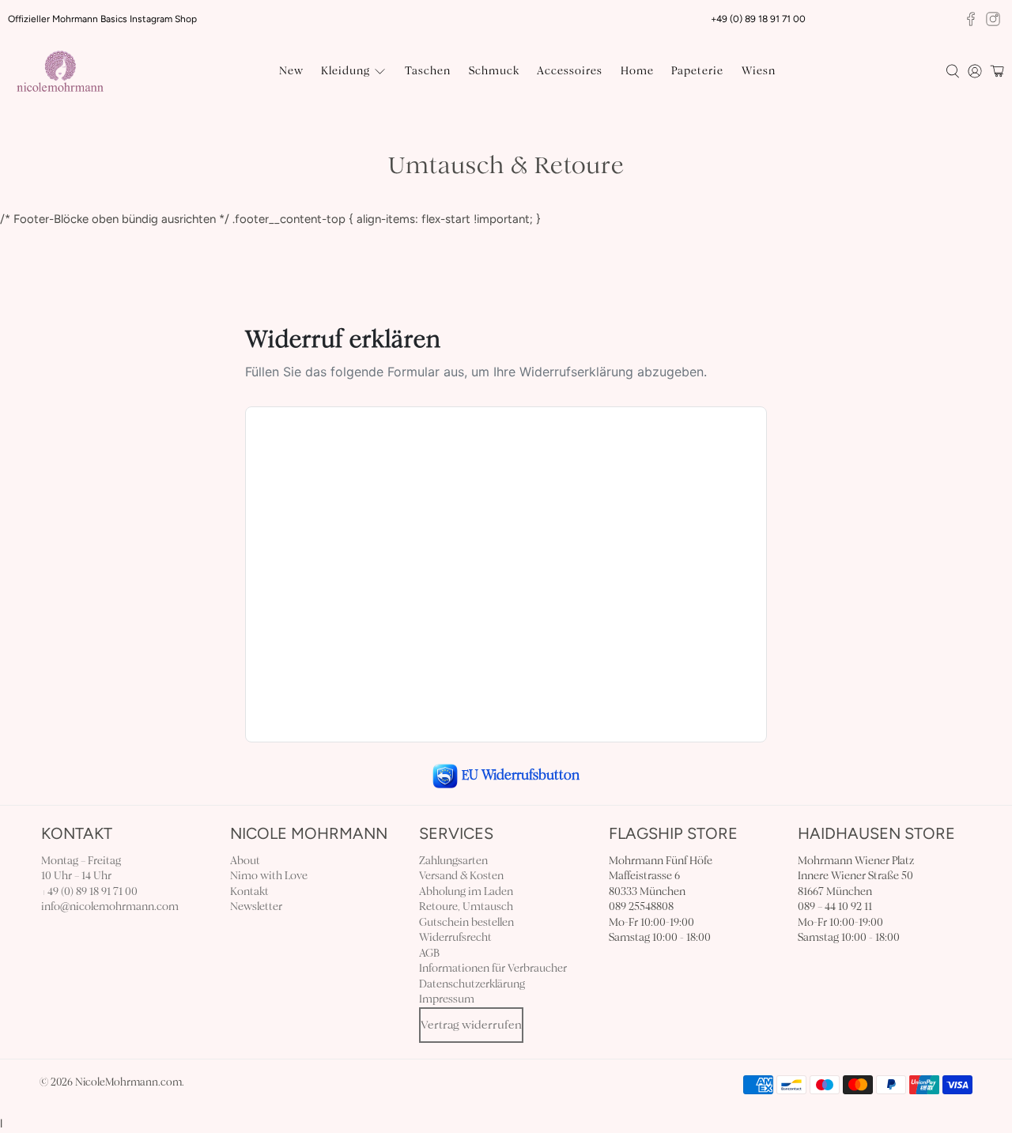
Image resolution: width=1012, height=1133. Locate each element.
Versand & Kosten (461, 875)
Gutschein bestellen (466, 922)
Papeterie (697, 70)
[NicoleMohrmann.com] (60, 71)
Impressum (446, 999)
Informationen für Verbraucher (493, 968)
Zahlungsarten (453, 860)
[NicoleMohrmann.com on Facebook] (971, 19)
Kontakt (249, 891)
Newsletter (256, 906)
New (291, 70)
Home (637, 70)
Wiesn (759, 70)
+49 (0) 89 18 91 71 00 (89, 891)
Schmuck (494, 70)
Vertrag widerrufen (471, 1025)
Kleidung (345, 70)
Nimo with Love (269, 875)
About (245, 860)
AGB (429, 953)
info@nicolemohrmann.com (110, 906)
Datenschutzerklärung (472, 984)
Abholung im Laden (466, 891)
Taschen (428, 70)
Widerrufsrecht (455, 937)
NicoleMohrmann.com (128, 1082)
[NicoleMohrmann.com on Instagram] (993, 19)
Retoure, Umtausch (466, 906)
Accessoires (569, 70)
